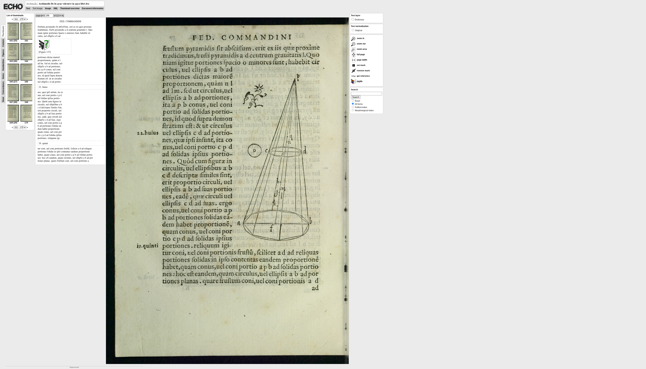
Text (28, 8)
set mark (360, 65)
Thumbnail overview (69, 8)
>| (62, 15)
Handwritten (3, 65)
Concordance (3, 87)
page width (361, 60)
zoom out (361, 44)
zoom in (360, 38)
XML (55, 8)
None (3, 99)
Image (48, 8)
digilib (359, 81)
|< (42, 15)
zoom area (361, 49)
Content (3, 43)
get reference (363, 76)
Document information (92, 8)
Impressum (74, 367)
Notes (3, 76)
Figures (3, 53)
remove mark (363, 70)
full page (360, 54)
